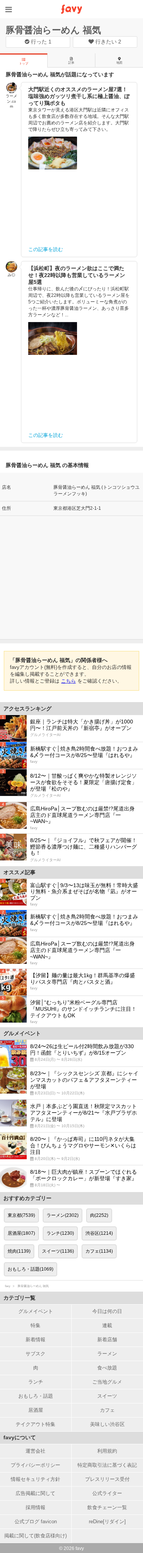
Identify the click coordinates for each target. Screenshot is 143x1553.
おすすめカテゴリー (27, 1198)
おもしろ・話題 (35, 1396)
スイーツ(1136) (58, 1251)
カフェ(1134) (99, 1251)
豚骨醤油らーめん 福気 (53, 30)
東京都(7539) (21, 1215)
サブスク (35, 1353)
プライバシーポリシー (35, 1465)
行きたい (107, 42)
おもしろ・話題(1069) (30, 1269)
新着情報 (35, 1339)
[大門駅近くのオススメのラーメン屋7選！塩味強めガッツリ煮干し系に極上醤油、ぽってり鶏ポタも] (52, 153)
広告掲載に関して (35, 1493)
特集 (35, 1325)
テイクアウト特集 (35, 1424)
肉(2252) (99, 1215)
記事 (71, 62)
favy (7, 1286)
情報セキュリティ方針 (35, 1479)
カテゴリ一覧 (19, 1298)
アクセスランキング (27, 709)
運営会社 (35, 1451)
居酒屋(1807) (21, 1233)
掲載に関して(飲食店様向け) (35, 1536)
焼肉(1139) (19, 1251)
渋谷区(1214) (99, 1233)
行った (40, 42)
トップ (23, 63)
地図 (119, 62)
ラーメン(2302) (63, 1215)
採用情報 (35, 1507)
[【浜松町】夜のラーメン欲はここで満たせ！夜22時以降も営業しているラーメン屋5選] (52, 338)
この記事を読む (45, 249)
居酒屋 (35, 1410)
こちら (68, 681)
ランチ (35, 1382)
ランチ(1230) (60, 1233)
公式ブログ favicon (35, 1521)
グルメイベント (35, 1311)
